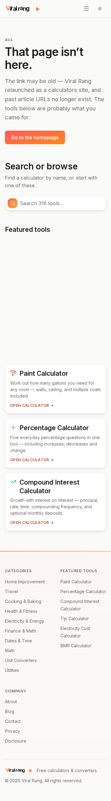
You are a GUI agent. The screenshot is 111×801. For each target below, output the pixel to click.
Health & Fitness (21, 611)
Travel (11, 591)
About (11, 701)
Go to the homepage (35, 137)
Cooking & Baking (23, 601)
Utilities (12, 670)
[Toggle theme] (100, 8)
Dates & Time (18, 640)
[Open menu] (86, 8)
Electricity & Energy (24, 621)
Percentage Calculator (83, 591)
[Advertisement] (55, 301)
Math (10, 650)
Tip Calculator (74, 618)
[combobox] (61, 203)
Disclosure (15, 741)
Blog (9, 711)
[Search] (13, 203)
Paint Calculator (76, 581)
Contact (13, 721)
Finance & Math (20, 630)
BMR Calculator (75, 645)
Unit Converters (21, 660)
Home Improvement (25, 581)
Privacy (12, 731)
